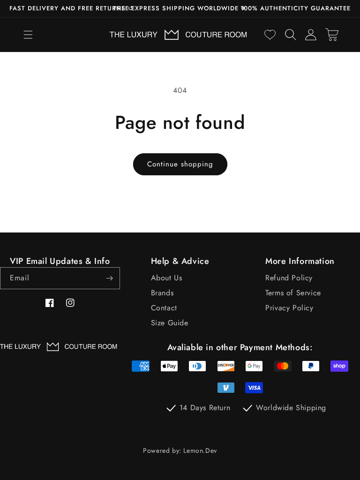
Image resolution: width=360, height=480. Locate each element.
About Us (166, 277)
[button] (28, 34)
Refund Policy (289, 277)
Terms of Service (293, 292)
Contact (164, 307)
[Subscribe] (109, 278)
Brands (162, 292)
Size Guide (169, 322)
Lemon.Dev (200, 450)
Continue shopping (180, 164)
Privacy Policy (289, 307)
